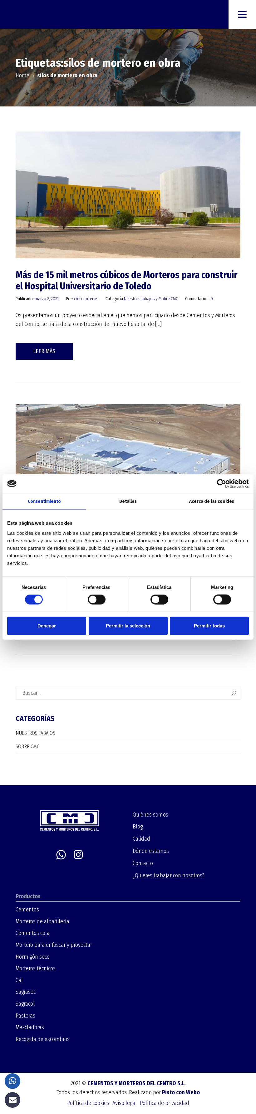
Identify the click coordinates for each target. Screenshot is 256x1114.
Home (22, 75)
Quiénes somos (150, 814)
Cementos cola (33, 933)
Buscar (234, 693)
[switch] (97, 600)
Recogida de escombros (43, 1039)
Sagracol (25, 1003)
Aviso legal (124, 1103)
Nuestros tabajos (139, 299)
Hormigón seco (33, 956)
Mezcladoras (30, 1027)
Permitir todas (209, 625)
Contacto (143, 863)
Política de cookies (88, 1103)
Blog (138, 826)
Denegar (46, 625)
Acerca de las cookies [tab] (211, 501)
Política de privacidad (164, 1103)
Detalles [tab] (128, 501)
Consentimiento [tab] (44, 501)
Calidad (141, 838)
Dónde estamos (151, 851)
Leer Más (44, 351)
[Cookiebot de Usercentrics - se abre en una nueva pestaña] (221, 483)
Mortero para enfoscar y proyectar (54, 944)
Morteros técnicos (36, 968)
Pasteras (25, 1015)
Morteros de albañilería (42, 921)
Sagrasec (26, 991)
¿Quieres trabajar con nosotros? (168, 875)
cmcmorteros (86, 299)
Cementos (27, 909)
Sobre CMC (168, 299)
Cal (19, 980)
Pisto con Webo (181, 1092)
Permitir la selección (128, 625)
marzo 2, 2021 (47, 299)
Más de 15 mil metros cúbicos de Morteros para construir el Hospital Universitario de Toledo (127, 280)
